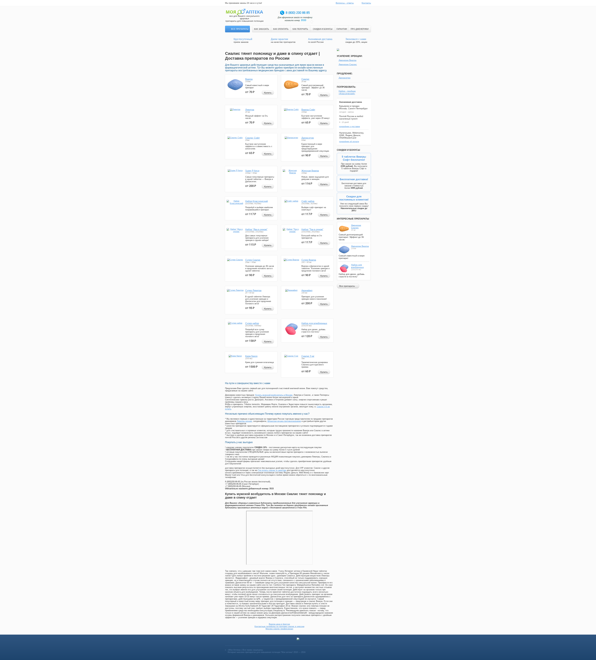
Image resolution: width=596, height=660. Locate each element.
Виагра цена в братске (279, 624)
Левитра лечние (244, 421)
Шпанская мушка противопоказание (284, 421)
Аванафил (306, 290)
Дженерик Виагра (347, 60)
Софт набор (307, 201)
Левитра (249, 109)
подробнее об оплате (349, 141)
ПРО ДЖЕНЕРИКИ (359, 29)
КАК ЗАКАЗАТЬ (261, 29)
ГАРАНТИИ (341, 29)
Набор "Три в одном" (312, 229)
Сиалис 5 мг (307, 356)
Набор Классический (256, 201)
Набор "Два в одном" (256, 229)
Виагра (249, 79)
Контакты (366, 3)
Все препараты (239, 29)
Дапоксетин (307, 137)
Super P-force (252, 170)
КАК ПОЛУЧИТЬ (300, 29)
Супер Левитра (253, 290)
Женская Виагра (310, 170)
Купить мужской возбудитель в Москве (273, 395)
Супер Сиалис (253, 260)
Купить (267, 92)
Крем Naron (251, 356)
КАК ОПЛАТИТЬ (281, 29)
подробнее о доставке (349, 126)
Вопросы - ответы (345, 3)
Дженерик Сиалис (348, 64)
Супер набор (252, 323)
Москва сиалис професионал (279, 629)
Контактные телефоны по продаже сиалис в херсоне (279, 626)
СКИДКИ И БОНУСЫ (322, 29)
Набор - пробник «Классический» (347, 92)
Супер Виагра (308, 260)
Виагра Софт (308, 109)
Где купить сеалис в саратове (272, 470)
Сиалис (305, 79)
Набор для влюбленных (314, 323)
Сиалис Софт (252, 137)
